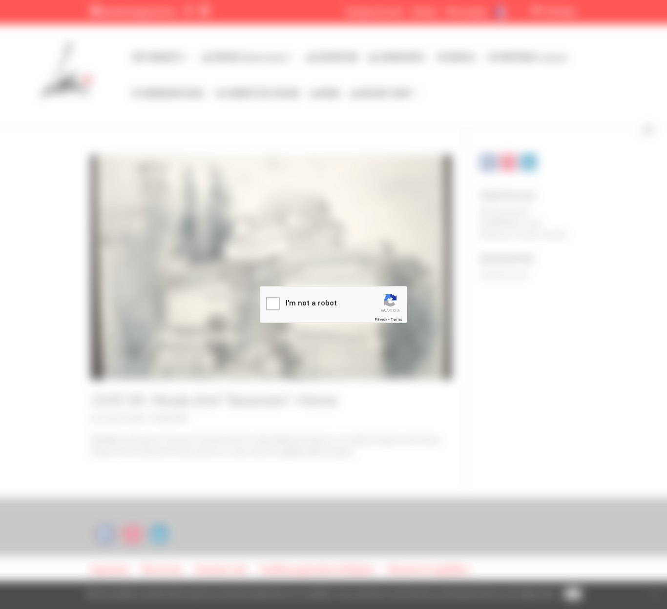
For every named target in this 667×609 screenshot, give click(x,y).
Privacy (381, 319)
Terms (396, 319)
